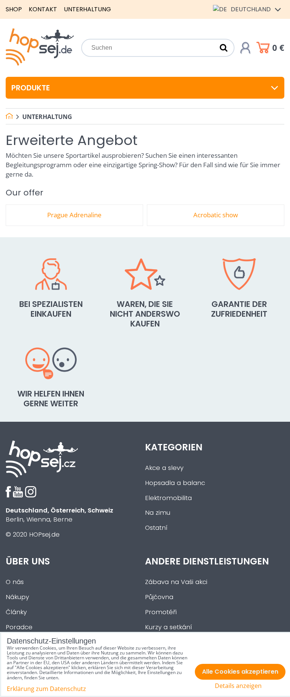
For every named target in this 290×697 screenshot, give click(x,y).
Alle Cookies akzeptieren (240, 671)
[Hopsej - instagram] (30, 495)
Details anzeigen (238, 686)
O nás (15, 582)
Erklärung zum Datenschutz (46, 689)
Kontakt (43, 9)
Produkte (30, 87)
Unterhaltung (87, 9)
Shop (14, 9)
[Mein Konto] (245, 48)
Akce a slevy (164, 468)
